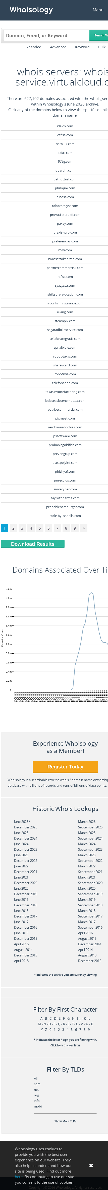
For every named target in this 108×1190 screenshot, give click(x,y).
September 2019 (90, 894)
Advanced (58, 47)
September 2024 (90, 838)
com (37, 1084)
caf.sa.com (65, 135)
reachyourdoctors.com (65, 427)
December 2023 (25, 849)
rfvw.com (65, 250)
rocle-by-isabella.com (65, 515)
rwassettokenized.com (65, 259)
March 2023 (86, 855)
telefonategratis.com (65, 338)
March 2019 (86, 899)
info (37, 1100)
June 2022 (21, 866)
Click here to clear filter (65, 1045)
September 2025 (90, 827)
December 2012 (89, 960)
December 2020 (25, 883)
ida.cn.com (65, 126)
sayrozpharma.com (65, 498)
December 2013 (25, 955)
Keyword (82, 47)
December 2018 (25, 905)
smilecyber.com (65, 489)
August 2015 (87, 938)
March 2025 (86, 832)
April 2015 (21, 944)
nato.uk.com (65, 143)
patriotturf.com (65, 179)
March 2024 (86, 844)
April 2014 (85, 949)
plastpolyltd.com (65, 462)
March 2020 (86, 888)
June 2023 (21, 855)
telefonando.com (65, 383)
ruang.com (65, 312)
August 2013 (87, 955)
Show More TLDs (65, 1121)
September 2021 (90, 871)
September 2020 (90, 883)
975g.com (65, 161)
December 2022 (25, 860)
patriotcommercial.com (65, 409)
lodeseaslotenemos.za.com (65, 400)
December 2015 (25, 938)
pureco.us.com (65, 480)
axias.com (65, 152)
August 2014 (23, 949)
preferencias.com (65, 241)
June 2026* (22, 821)
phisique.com (65, 188)
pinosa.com (65, 197)
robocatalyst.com (65, 205)
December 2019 (25, 894)
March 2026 (86, 821)
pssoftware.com (65, 436)
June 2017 (21, 922)
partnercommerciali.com (65, 267)
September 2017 (90, 916)
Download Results (33, 544)
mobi (38, 1106)
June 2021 (21, 877)
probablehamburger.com (65, 507)
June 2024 (21, 844)
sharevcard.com (65, 365)
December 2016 (25, 927)
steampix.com (65, 321)
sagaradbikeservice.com (65, 329)
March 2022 (86, 866)
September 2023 (90, 849)
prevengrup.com (65, 453)
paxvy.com (65, 223)
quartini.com (65, 170)
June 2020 (21, 888)
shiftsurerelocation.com (65, 294)
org (36, 1095)
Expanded (33, 47)
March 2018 (86, 910)
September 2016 (90, 927)
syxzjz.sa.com (65, 285)
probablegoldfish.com (65, 445)
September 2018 (90, 905)
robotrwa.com (65, 374)
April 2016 (85, 933)
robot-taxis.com (65, 356)
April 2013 (21, 960)
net (36, 1089)
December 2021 (25, 871)
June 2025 (21, 832)
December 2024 (25, 838)
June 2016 (21, 933)
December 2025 (25, 827)
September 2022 (90, 860)
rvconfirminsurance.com (65, 303)
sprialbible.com (65, 347)
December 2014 (89, 944)
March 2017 (86, 922)
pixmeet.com (65, 418)
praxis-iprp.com (65, 232)
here (19, 1176)
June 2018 (21, 910)
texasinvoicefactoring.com (65, 391)
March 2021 (86, 877)
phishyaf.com (65, 471)
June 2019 (21, 899)
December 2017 (25, 916)
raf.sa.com (65, 276)
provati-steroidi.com (65, 214)
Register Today (65, 766)
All (35, 1078)
